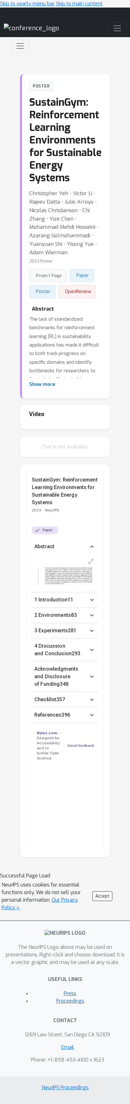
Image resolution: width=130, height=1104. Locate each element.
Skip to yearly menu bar (27, 3)
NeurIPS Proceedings (65, 1087)
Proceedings (70, 1001)
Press (70, 993)
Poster (43, 291)
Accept (102, 896)
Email (67, 1047)
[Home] (31, 28)
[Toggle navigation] (20, 46)
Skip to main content (79, 3)
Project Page (49, 275)
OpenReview (78, 291)
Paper (82, 275)
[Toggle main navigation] (117, 28)
